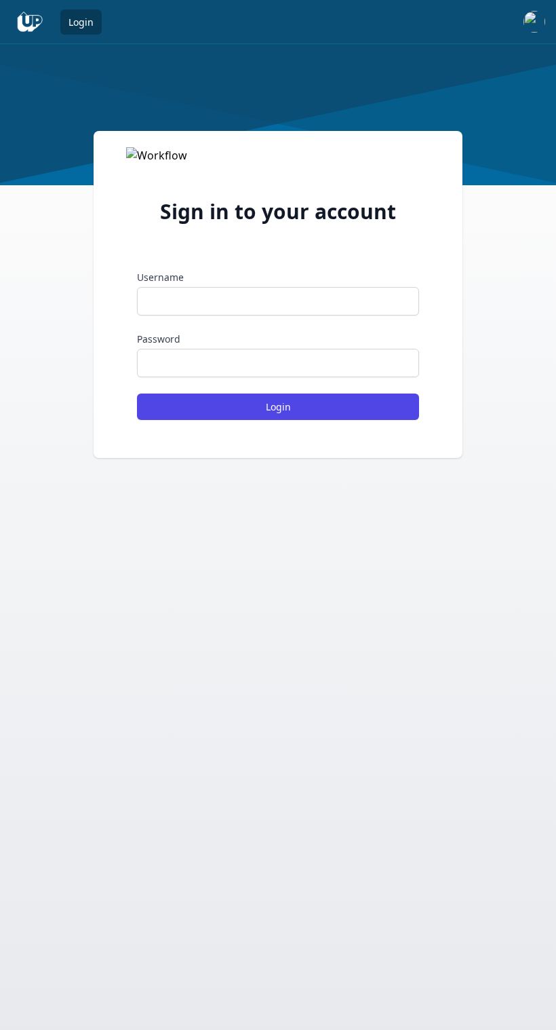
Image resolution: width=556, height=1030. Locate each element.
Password (158, 338)
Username (160, 277)
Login (81, 22)
